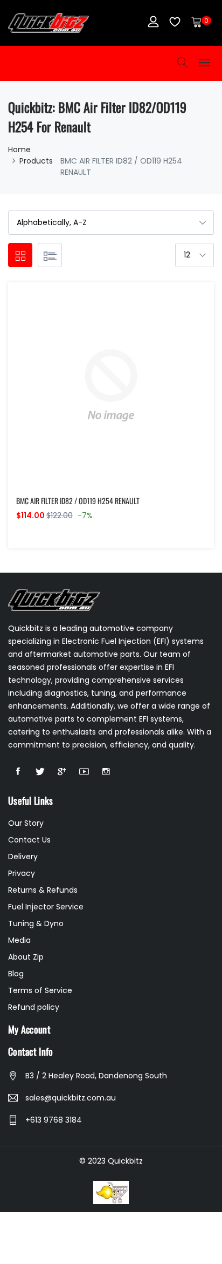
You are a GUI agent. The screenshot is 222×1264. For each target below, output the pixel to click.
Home (19, 149)
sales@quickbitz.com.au (70, 1097)
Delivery (23, 856)
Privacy (21, 873)
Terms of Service (40, 990)
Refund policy (33, 1007)
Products (36, 160)
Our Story (26, 823)
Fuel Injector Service (46, 906)
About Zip (26, 957)
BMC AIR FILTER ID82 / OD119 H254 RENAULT (78, 500)
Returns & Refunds (43, 890)
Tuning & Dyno (36, 923)
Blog (16, 973)
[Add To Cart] (88, 398)
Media (19, 940)
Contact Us (29, 839)
